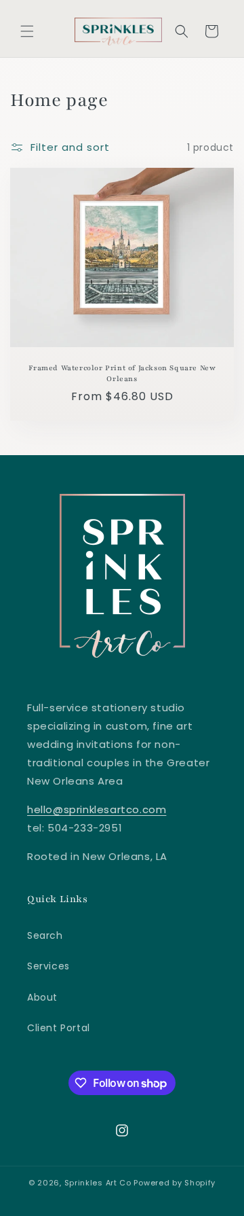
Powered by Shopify (175, 1182)
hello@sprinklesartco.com (96, 809)
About (42, 997)
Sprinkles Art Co (97, 1182)
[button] (27, 31)
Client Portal (58, 1028)
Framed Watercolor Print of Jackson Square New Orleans (122, 373)
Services (48, 966)
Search (45, 935)
